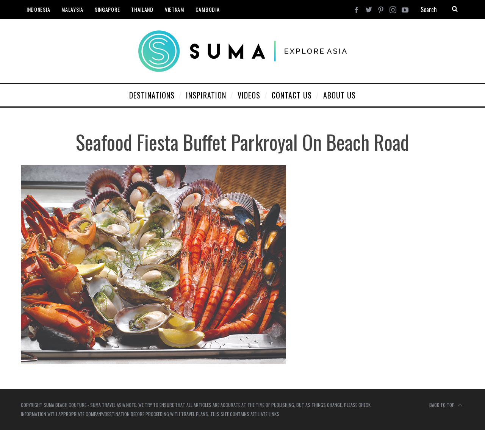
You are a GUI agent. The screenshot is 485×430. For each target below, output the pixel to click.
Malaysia (72, 9)
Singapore (107, 9)
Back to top (442, 405)
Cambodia (208, 9)
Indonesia (38, 9)
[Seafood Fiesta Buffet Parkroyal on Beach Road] (153, 361)
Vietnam (174, 9)
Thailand (142, 9)
